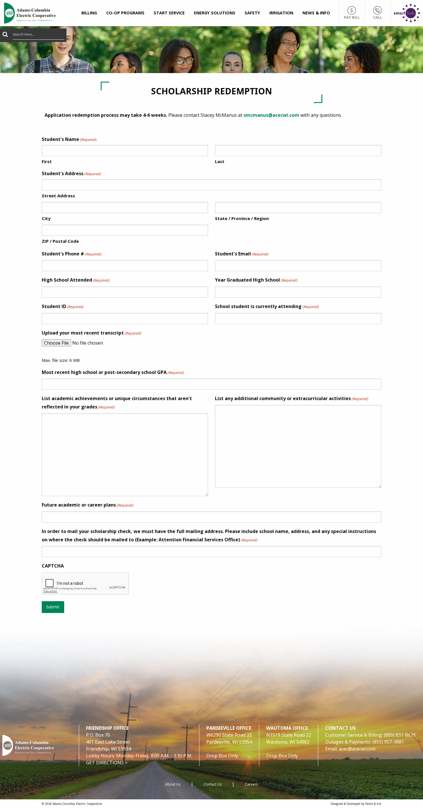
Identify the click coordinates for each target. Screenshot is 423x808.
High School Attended (76, 280)
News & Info (316, 13)
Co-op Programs (125, 13)
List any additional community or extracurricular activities (291, 398)
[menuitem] (89, 13)
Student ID (63, 306)
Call (377, 17)
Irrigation (281, 13)
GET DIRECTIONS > (106, 762)
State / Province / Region (242, 218)
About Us (172, 784)
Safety (252, 13)
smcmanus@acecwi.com (271, 115)
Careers (251, 784)
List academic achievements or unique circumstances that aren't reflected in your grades (117, 402)
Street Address (58, 195)
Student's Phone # (72, 254)
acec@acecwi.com (357, 749)
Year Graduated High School (256, 280)
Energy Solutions (214, 13)
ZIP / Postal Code (60, 241)
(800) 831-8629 (400, 735)
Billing (89, 13)
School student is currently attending (267, 306)
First (47, 161)
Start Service (169, 13)
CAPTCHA (53, 566)
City (46, 218)
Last (219, 161)
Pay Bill (352, 17)
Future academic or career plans (88, 505)
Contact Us (213, 784)
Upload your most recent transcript (91, 333)
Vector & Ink (373, 804)
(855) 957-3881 (388, 742)
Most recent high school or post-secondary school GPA (113, 372)
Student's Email (241, 254)
